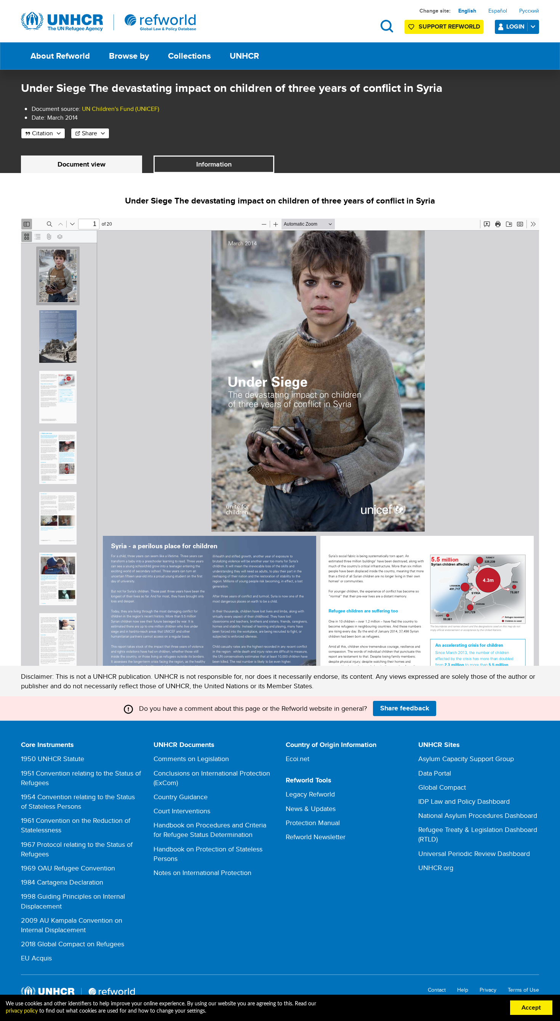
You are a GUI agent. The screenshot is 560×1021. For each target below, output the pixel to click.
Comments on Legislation (191, 758)
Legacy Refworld (310, 794)
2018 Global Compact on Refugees (72, 944)
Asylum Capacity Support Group (466, 758)
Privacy (488, 990)
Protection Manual (313, 822)
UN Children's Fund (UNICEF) (120, 108)
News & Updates (311, 808)
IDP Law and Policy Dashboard (464, 801)
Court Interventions (182, 811)
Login (515, 26)
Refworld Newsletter (316, 836)
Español (497, 10)
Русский (529, 10)
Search (387, 26)
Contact (437, 990)
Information (214, 164)
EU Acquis (36, 958)
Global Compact (442, 787)
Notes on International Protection (202, 872)
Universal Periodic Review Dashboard (474, 853)
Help (462, 990)
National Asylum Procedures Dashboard (477, 815)
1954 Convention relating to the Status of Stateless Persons (78, 801)
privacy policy (22, 1011)
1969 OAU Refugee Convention (68, 868)
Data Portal (434, 773)
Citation (42, 133)
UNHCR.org (435, 867)
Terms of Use (523, 990)
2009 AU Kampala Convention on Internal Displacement (71, 924)
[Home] (108, 22)
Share (89, 133)
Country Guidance (181, 796)
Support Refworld (449, 26)
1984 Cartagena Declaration (62, 882)
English (467, 10)
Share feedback (404, 708)
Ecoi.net (297, 758)
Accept (531, 1008)
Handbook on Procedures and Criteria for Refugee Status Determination (210, 829)
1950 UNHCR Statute (52, 758)
